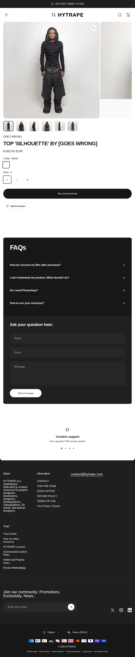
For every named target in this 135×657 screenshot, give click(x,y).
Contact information (73, 651)
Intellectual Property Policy (14, 561)
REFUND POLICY (47, 496)
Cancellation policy (101, 651)
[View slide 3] (69, 448)
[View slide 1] (62, 448)
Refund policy (32, 651)
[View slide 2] (66, 448)
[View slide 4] (73, 448)
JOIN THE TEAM (46, 486)
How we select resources (11, 540)
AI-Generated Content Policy (15, 553)
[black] (6, 165)
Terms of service (58, 651)
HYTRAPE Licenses (14, 547)
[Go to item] (8, 126)
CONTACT (43, 481)
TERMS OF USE (46, 501)
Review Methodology (14, 568)
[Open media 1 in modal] (93, 27)
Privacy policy (44, 651)
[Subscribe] (71, 607)
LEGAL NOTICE (46, 491)
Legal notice (87, 651)
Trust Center (10, 534)
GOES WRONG (12, 136)
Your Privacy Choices (48, 506)
